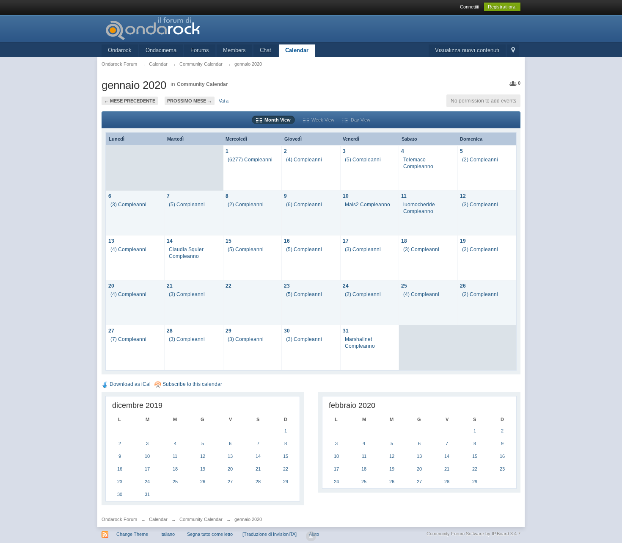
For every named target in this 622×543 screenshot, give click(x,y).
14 (170, 241)
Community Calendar (202, 84)
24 (346, 285)
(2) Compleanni (480, 159)
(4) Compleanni (304, 159)
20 (111, 285)
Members (234, 50)
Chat (265, 50)
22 (228, 285)
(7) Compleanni (128, 339)
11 (404, 196)
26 (463, 285)
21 (170, 285)
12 (463, 196)
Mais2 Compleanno (367, 204)
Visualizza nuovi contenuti (467, 50)
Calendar (296, 50)
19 (463, 241)
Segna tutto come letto (210, 534)
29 (228, 330)
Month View (276, 119)
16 (287, 241)
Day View (359, 119)
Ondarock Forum (119, 519)
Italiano (167, 534)
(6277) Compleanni (250, 159)
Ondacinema (161, 50)
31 (346, 330)
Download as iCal (129, 384)
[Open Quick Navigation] (513, 50)
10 (346, 196)
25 (404, 285)
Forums (199, 50)
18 (404, 241)
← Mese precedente (129, 100)
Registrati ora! (502, 6)
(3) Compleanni (128, 204)
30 (287, 330)
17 (346, 241)
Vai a (223, 100)
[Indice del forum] (177, 28)
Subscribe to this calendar (191, 384)
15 (228, 241)
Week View (321, 119)
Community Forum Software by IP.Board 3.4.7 (473, 533)
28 (170, 330)
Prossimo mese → (189, 100)
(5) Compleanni (363, 159)
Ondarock (120, 50)
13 (111, 241)
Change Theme (132, 534)
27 (111, 330)
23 (287, 285)
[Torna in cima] (311, 536)
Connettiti (469, 6)
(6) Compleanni (304, 204)
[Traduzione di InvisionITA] (269, 534)
